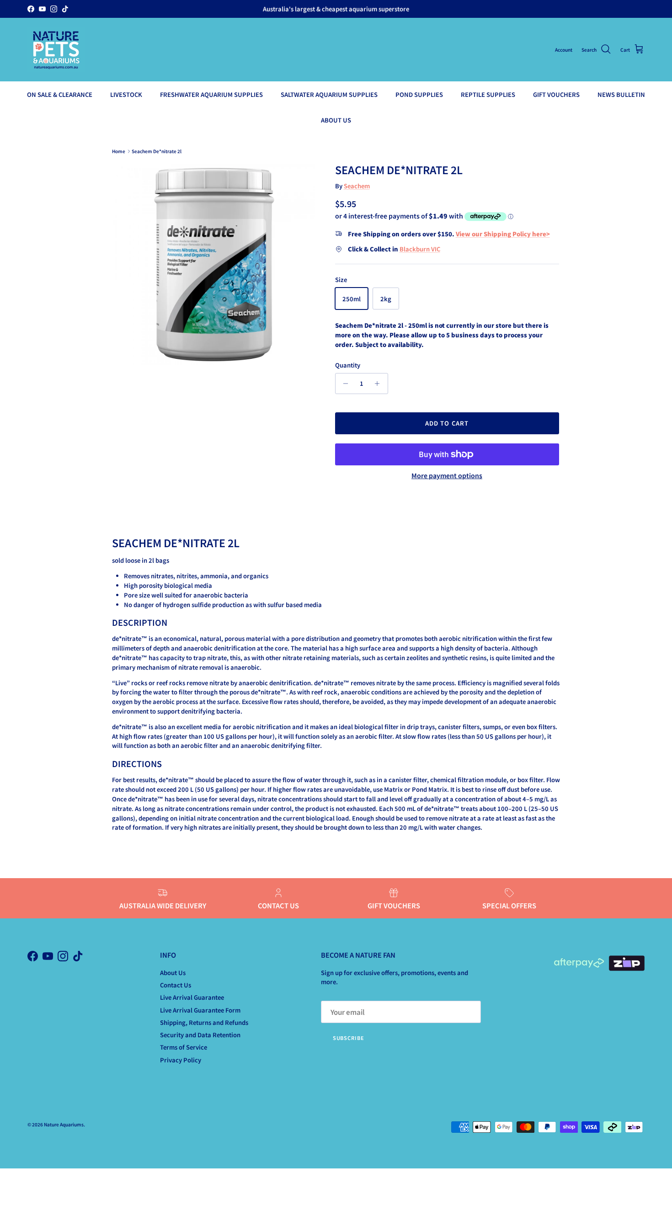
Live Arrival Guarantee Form (200, 1010)
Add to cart (446, 423)
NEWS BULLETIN (621, 94)
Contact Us (175, 985)
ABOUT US (336, 119)
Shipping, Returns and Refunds (204, 1022)
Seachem (357, 185)
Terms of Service (183, 1047)
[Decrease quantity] (344, 383)
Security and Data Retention (200, 1034)
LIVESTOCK (126, 94)
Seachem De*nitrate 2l (156, 151)
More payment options (446, 476)
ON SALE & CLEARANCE (59, 94)
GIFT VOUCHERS (556, 94)
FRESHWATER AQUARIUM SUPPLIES (211, 94)
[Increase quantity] (380, 383)
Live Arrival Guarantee (192, 997)
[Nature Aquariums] (56, 49)
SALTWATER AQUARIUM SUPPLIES (329, 94)
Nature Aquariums (64, 1124)
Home (118, 151)
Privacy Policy (180, 1060)
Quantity (347, 365)
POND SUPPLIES (419, 94)
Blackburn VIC (420, 249)
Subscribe (348, 1037)
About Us (173, 972)
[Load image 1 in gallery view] (214, 264)
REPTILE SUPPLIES (488, 94)
